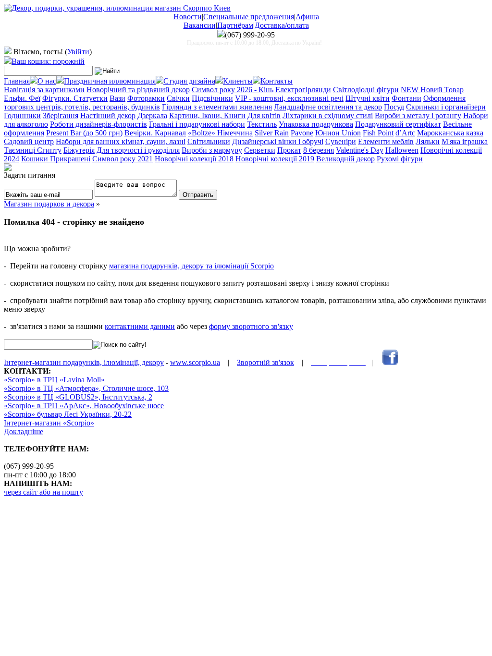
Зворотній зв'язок (265, 362)
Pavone (302, 133)
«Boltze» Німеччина (220, 133)
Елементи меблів (386, 141)
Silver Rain (272, 133)
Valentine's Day (359, 150)
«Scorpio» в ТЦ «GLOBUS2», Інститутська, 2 (78, 397)
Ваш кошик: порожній (48, 61)
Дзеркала (152, 115)
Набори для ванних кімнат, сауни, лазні (120, 141)
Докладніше (23, 431)
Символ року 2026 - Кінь (232, 89)
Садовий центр (29, 141)
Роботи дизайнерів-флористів (98, 124)
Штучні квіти (367, 98)
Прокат (289, 150)
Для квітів (264, 115)
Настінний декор (107, 115)
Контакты (276, 81)
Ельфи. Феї (22, 98)
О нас (46, 81)
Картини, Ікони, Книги (207, 115)
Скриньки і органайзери (446, 107)
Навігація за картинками (44, 89)
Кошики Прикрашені (55, 159)
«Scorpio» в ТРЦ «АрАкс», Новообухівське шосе (84, 405)
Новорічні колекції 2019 (274, 159)
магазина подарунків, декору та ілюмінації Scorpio (191, 266)
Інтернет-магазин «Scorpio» (49, 423)
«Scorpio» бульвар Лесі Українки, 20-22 (68, 414)
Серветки (259, 150)
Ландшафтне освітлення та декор (328, 107)
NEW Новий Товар (432, 89)
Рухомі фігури (400, 159)
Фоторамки (146, 98)
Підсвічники (212, 98)
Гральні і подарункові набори (197, 124)
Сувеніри (340, 141)
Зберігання (60, 115)
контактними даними (140, 326)
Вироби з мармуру (212, 150)
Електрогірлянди (303, 89)
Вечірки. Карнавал (155, 133)
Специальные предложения (248, 16)
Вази (117, 98)
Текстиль (262, 124)
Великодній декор (345, 159)
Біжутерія (79, 150)
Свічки (178, 98)
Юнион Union (338, 133)
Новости (187, 16)
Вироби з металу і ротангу (418, 115)
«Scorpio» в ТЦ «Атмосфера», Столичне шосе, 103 (86, 388)
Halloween (401, 150)
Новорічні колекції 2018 (194, 159)
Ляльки (428, 141)
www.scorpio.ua (195, 362)
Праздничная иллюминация (110, 81)
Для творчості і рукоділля (138, 150)
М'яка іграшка (465, 141)
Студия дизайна (189, 81)
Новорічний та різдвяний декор (138, 89)
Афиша (307, 16)
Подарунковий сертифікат (398, 124)
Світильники (208, 141)
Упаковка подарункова (316, 124)
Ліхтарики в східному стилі (328, 115)
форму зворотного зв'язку (251, 326)
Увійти (78, 52)
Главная (17, 81)
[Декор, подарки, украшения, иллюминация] (117, 8)
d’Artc (405, 133)
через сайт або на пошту (43, 492)
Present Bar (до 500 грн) (84, 133)
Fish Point (378, 133)
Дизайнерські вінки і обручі (277, 141)
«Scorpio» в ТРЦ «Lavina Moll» (54, 380)
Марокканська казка (450, 133)
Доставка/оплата (282, 25)
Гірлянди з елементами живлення (217, 107)
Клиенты (238, 81)
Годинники (22, 115)
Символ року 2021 (122, 159)
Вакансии (200, 25)
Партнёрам (235, 25)
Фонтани (406, 98)
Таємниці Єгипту (33, 150)
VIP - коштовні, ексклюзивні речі (289, 98)
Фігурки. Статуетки (75, 98)
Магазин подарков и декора (49, 204)
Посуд (394, 107)
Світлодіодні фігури (366, 89)
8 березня (318, 150)
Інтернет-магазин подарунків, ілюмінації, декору (84, 362)
